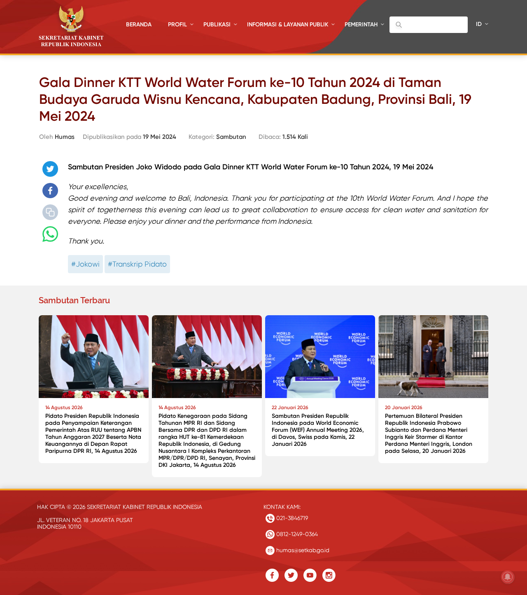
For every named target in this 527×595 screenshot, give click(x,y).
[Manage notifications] (507, 576)
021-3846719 (291, 518)
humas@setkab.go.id (302, 550)
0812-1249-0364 (296, 534)
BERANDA (139, 24)
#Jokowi (85, 264)
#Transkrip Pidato (137, 264)
